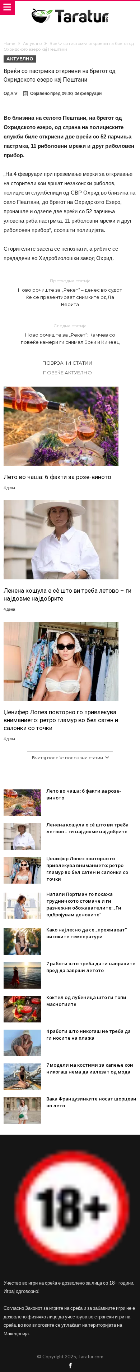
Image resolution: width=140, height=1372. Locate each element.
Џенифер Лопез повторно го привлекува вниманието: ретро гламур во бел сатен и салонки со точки (61, 719)
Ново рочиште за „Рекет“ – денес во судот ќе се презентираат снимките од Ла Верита (70, 292)
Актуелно (32, 43)
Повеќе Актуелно (67, 372)
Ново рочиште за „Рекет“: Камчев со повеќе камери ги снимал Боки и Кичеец (70, 334)
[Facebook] (70, 1366)
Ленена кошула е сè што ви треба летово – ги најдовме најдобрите (67, 594)
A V (14, 93)
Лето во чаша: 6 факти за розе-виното (57, 476)
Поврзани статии (67, 363)
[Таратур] (70, 8)
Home (9, 43)
